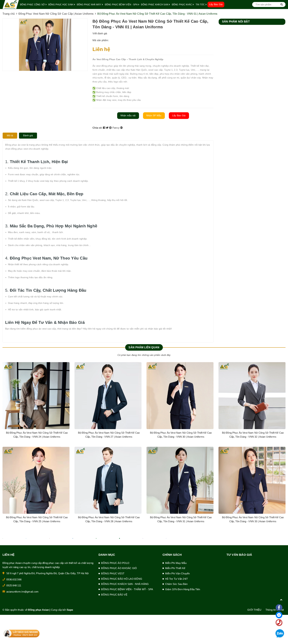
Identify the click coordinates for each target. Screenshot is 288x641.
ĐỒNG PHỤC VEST (112, 573)
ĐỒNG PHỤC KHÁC (182, 4)
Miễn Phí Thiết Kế (175, 568)
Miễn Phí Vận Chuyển (177, 573)
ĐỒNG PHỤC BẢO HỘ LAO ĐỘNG (121, 578)
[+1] (121, 127)
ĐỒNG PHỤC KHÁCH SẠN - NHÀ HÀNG (125, 584)
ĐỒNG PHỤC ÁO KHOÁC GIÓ (119, 568)
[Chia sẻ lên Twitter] (107, 127)
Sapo (70, 609)
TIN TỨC (201, 4)
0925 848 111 (13, 585)
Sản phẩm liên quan (143, 347)
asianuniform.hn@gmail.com (22, 591)
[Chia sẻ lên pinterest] (110, 127)
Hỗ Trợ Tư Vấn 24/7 (176, 578)
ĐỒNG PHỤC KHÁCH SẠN (155, 4)
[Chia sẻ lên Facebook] (104, 127)
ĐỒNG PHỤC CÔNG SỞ (33, 4)
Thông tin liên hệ (275, 609)
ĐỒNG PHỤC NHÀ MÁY (89, 4)
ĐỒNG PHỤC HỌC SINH (61, 4)
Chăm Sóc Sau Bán (176, 584)
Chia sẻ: (97, 127)
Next (280, 446)
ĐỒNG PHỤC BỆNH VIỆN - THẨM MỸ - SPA (127, 589)
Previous (7, 446)
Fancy (116, 127)
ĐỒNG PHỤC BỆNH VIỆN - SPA (121, 4)
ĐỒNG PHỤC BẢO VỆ (114, 594)
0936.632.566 (14, 579)
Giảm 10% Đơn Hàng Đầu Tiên (182, 589)
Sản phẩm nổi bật (236, 21)
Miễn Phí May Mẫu (175, 563)
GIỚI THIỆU (254, 609)
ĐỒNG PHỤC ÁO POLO (115, 563)
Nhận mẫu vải (128, 115)
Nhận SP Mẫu (154, 115)
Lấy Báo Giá (216, 4)
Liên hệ (101, 49)
